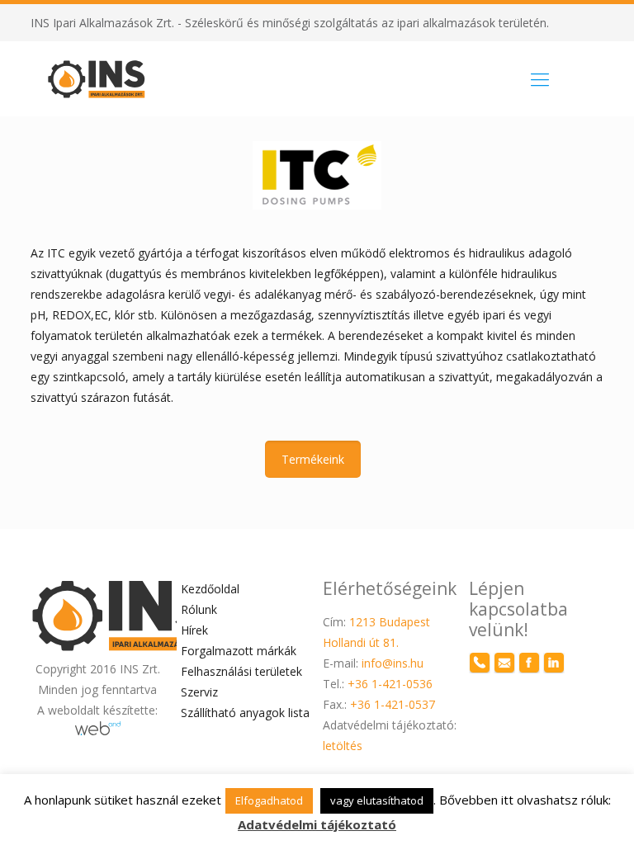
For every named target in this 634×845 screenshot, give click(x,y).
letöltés (342, 745)
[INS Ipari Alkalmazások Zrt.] (96, 78)
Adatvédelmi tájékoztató (317, 824)
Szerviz (199, 692)
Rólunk (199, 609)
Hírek (194, 630)
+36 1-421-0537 (392, 704)
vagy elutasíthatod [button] (376, 800)
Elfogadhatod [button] (269, 800)
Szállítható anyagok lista (245, 712)
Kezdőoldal (210, 589)
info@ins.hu (392, 663)
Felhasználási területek (241, 671)
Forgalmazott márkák (238, 651)
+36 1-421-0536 (390, 684)
